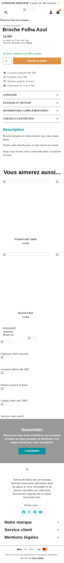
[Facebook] (23, 512)
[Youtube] (40, 512)
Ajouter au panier (37, 61)
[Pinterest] (35, 512)
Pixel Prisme (38, 558)
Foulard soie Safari (25, 239)
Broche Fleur (25, 313)
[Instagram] (29, 512)
